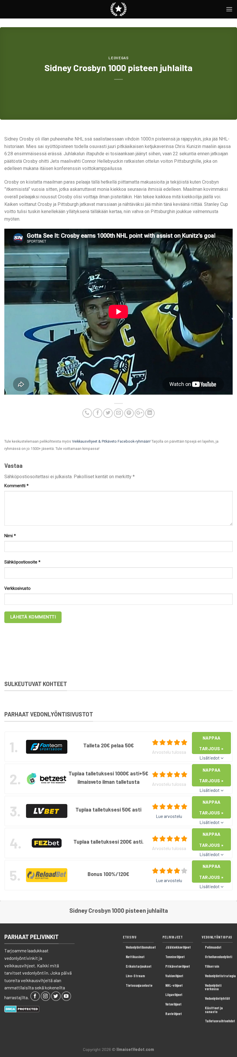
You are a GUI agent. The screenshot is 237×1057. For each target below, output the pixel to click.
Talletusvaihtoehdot (220, 1021)
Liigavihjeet (173, 994)
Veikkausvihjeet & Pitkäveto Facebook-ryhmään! (111, 441)
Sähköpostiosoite (22, 562)
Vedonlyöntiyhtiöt (217, 998)
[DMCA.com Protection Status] (21, 1008)
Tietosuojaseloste (139, 985)
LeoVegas (118, 58)
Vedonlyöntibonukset (141, 947)
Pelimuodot (213, 947)
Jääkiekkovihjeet (178, 947)
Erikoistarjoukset (138, 966)
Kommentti (16, 485)
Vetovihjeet (173, 1004)
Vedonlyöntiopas (217, 937)
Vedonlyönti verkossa (213, 987)
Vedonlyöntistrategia (220, 975)
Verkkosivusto (17, 588)
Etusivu (129, 937)
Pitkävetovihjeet (177, 966)
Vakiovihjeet (174, 975)
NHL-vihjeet (174, 985)
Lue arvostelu (169, 816)
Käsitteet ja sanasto (214, 1010)
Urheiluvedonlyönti (218, 956)
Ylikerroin (212, 966)
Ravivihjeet (173, 1013)
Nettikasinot (135, 956)
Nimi (10, 535)
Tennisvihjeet (175, 956)
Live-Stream (135, 975)
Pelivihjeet (172, 937)
